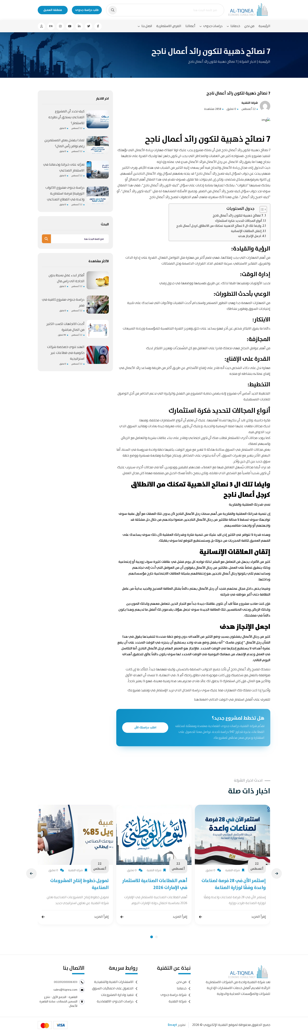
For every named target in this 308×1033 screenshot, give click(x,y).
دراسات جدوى (213, 26)
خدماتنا (235, 26)
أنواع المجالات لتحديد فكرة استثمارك (238, 220)
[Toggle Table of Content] (261, 209)
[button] (151, 937)
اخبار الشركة (247, 61)
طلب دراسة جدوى (87, 10)
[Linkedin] (79, 26)
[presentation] (31, 873)
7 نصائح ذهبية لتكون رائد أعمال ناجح (238, 215)
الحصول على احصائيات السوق (112, 988)
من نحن (249, 26)
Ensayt (172, 1025)
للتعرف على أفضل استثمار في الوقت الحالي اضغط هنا (232, 699)
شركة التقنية (177, 1001)
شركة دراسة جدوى (173, 995)
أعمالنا (190, 26)
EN (51, 26)
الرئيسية (264, 26)
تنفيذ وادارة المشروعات (117, 995)
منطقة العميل (52, 10)
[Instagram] (60, 26)
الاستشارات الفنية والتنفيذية (113, 982)
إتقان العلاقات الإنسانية (246, 231)
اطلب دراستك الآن (145, 727)
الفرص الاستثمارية (168, 26)
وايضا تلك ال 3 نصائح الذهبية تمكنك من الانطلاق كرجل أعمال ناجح (218, 225)
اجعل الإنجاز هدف (249, 236)
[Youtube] (69, 26)
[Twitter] (88, 26)
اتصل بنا (146, 26)
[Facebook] (98, 26)
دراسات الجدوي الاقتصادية (115, 1001)
